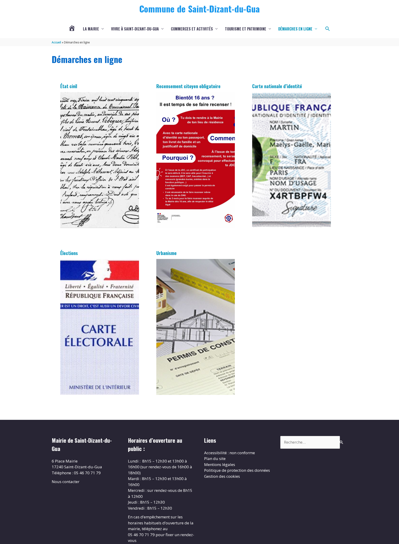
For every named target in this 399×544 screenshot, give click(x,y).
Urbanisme (166, 252)
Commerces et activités (192, 29)
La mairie (91, 29)
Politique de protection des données (237, 470)
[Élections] (99, 327)
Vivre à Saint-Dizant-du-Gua (135, 29)
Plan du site (215, 458)
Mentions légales (219, 464)
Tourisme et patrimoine (245, 29)
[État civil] (99, 160)
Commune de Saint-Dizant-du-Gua (199, 8)
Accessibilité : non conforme (229, 452)
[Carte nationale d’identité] (291, 160)
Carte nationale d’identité (277, 86)
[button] (328, 29)
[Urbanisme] (195, 327)
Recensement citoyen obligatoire (188, 86)
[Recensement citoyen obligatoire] (195, 160)
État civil (68, 86)
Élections (69, 252)
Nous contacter (65, 481)
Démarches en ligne (295, 29)
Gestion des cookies (222, 476)
